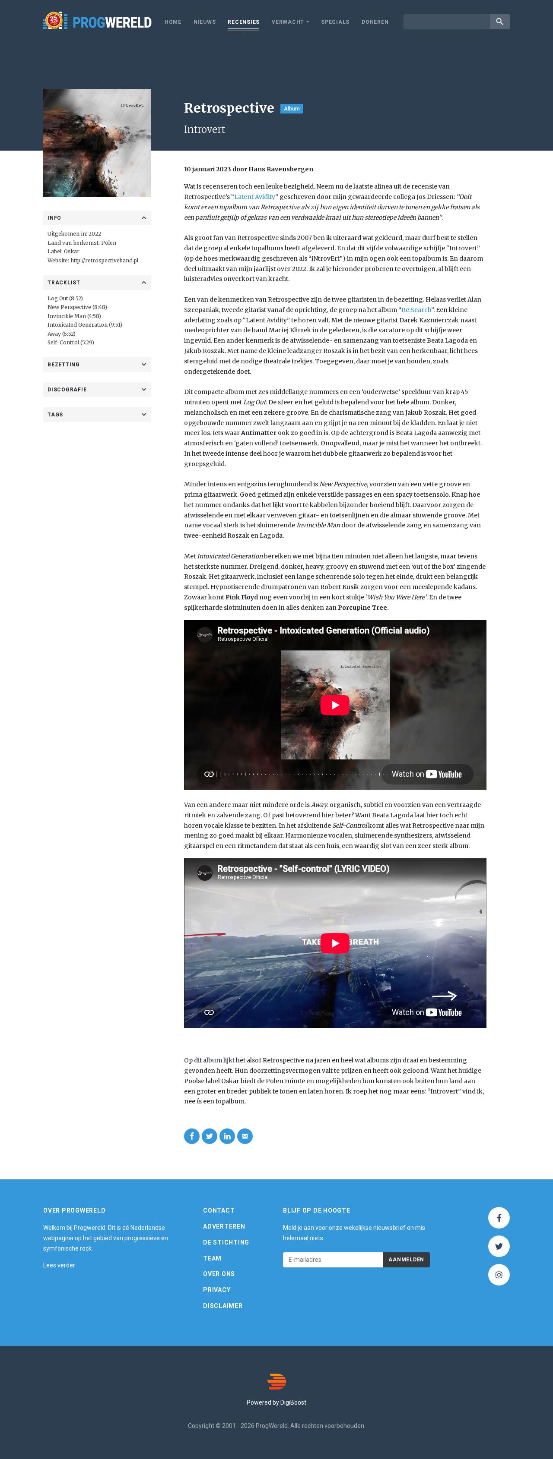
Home (173, 22)
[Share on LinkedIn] (227, 1136)
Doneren (375, 22)
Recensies (244, 22)
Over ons (219, 1273)
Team (212, 1258)
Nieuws (205, 22)
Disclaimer (223, 1305)
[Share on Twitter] (209, 1136)
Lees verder (59, 1265)
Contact (219, 1210)
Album (292, 109)
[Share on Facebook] (192, 1136)
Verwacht (288, 22)
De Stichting (226, 1242)
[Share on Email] (245, 1136)
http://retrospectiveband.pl (104, 260)
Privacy (216, 1289)
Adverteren (224, 1226)
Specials (335, 22)
